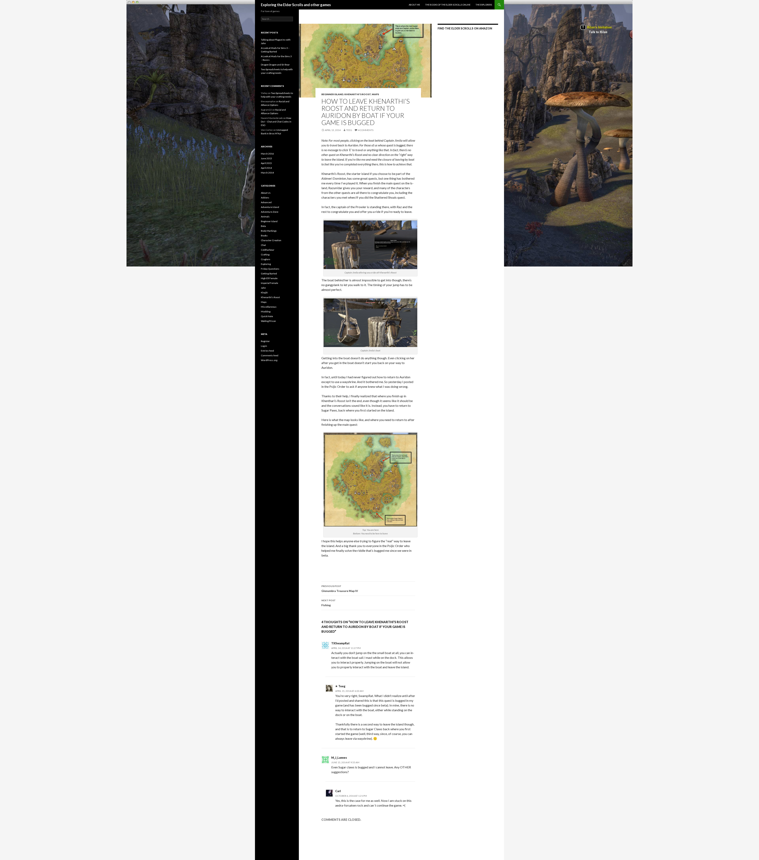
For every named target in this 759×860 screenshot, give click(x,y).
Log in (264, 345)
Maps (375, 94)
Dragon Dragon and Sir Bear (275, 64)
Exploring (266, 264)
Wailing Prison (268, 321)
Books (264, 235)
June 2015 (266, 158)
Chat (263, 245)
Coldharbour (267, 249)
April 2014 (266, 167)
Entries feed (267, 350)
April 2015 (266, 163)
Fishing (328, 603)
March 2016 (267, 153)
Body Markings (269, 230)
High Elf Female (269, 278)
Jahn (263, 287)
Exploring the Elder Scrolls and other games (296, 5)
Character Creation (271, 240)
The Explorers (484, 4)
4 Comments (365, 130)
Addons (265, 197)
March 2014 (267, 172)
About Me (414, 4)
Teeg (349, 130)
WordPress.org (269, 360)
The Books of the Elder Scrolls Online (447, 4)
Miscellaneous (269, 306)
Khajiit (264, 292)
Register (265, 341)
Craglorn (265, 259)
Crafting (265, 254)
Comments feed (269, 355)
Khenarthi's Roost (357, 94)
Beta (263, 226)
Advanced (266, 202)
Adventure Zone (269, 211)
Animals (265, 216)
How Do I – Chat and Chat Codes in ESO (276, 122)
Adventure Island (270, 207)
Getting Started (269, 273)
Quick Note (267, 316)
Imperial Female (269, 283)
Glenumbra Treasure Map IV (339, 589)
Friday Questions (270, 268)
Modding (265, 311)
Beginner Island (332, 94)
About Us (266, 192)
